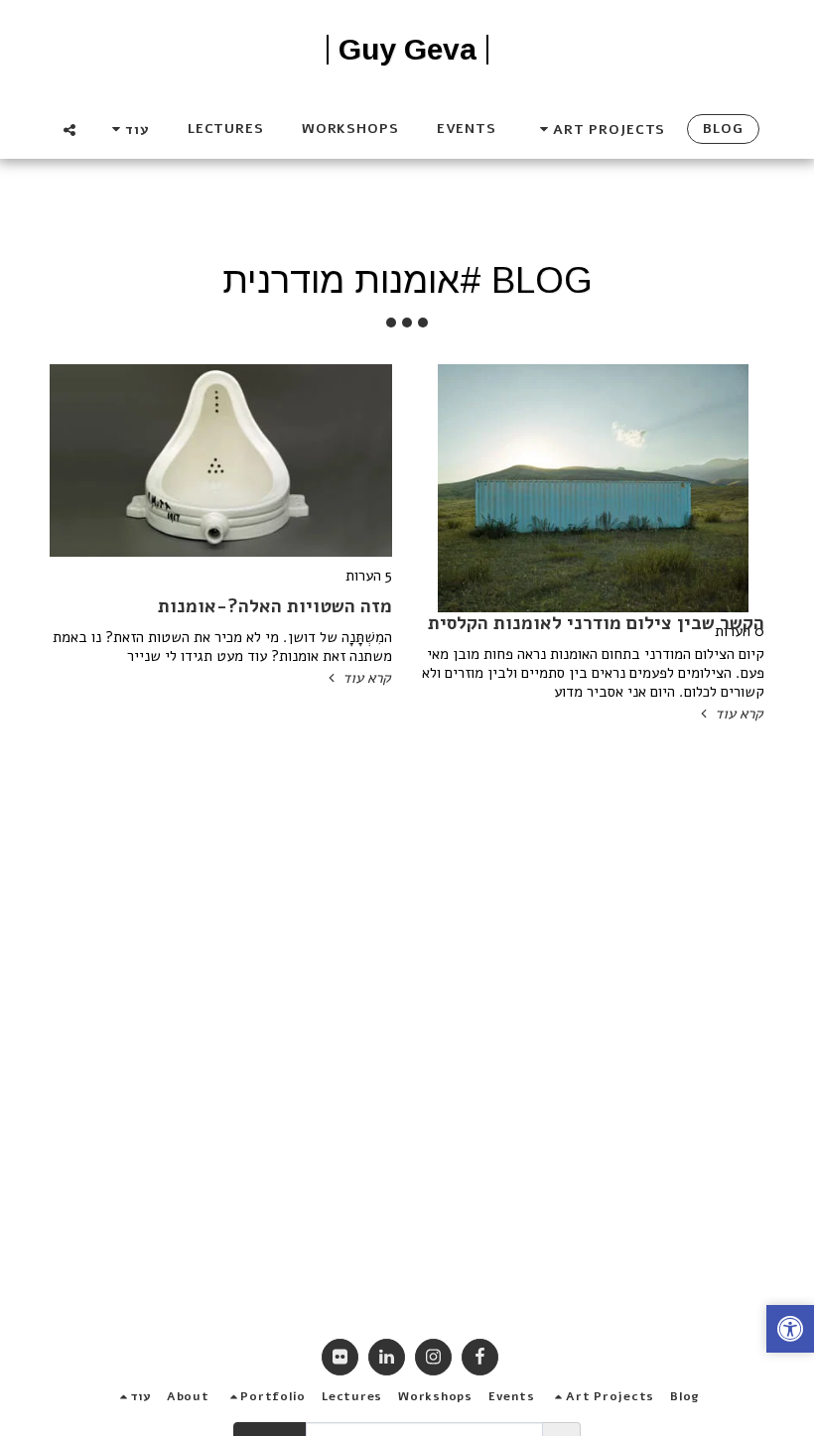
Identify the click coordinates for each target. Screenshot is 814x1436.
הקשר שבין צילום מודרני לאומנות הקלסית (596, 623)
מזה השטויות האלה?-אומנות (275, 606)
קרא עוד (736, 714)
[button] (599, 129)
